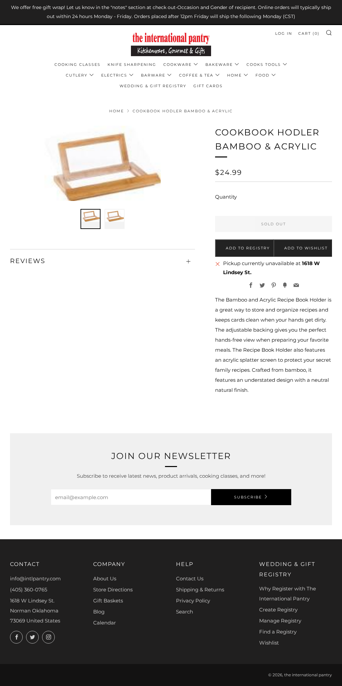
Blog (99, 611)
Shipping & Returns (200, 589)
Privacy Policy (193, 600)
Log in (283, 33)
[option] (102, 163)
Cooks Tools (263, 64)
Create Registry (278, 609)
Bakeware (219, 64)
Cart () (309, 33)
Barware (153, 75)
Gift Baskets (108, 600)
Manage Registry (280, 620)
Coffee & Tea (196, 75)
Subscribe (248, 497)
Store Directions (113, 589)
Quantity (226, 197)
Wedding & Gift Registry (153, 86)
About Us (104, 578)
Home (234, 75)
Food (262, 75)
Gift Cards (208, 86)
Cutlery (77, 75)
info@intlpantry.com (35, 578)
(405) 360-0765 (28, 589)
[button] (90, 219)
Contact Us (189, 578)
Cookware (177, 64)
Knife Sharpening (132, 64)
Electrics (114, 75)
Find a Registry (278, 631)
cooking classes (77, 64)
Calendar (104, 622)
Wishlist (269, 643)
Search (184, 611)
